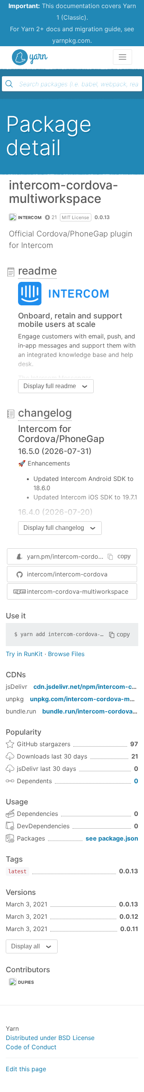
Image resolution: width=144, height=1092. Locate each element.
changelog (45, 412)
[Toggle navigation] (122, 57)
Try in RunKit (24, 654)
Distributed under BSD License (50, 1038)
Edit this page (26, 1069)
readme (37, 270)
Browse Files (66, 654)
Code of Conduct (31, 1047)
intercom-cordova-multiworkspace (77, 591)
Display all (25, 946)
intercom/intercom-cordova (67, 574)
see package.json (112, 838)
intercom (29, 217)
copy (124, 556)
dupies (26, 982)
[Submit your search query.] (9, 84)
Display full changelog (53, 527)
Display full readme (49, 386)
